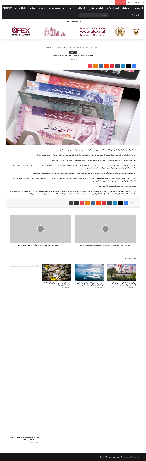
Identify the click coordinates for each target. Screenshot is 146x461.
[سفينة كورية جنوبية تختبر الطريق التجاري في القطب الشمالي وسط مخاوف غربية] (89, 272)
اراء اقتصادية (20, 8)
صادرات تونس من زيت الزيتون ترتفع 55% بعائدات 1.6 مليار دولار (57, 284)
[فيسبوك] (134, 66)
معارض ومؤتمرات (56, 8)
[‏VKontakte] (101, 66)
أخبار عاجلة (127, 8)
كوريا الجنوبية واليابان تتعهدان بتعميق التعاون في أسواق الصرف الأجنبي (24, 438)
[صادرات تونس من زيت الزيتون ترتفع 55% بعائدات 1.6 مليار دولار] (56, 272)
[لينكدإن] (123, 66)
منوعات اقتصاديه (37, 8)
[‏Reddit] (106, 66)
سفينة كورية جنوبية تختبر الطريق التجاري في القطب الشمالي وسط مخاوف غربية (90, 284)
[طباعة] (71, 203)
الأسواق (81, 8)
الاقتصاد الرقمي (96, 8)
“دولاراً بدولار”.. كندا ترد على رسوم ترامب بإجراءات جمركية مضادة (122, 284)
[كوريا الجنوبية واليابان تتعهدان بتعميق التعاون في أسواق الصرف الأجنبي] (24, 349)
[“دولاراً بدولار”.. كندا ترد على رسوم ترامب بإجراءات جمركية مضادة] (121, 272)
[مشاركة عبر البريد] (76, 203)
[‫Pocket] (90, 66)
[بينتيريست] (112, 66)
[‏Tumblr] (117, 66)
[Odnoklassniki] (95, 66)
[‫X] (128, 66)
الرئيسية (139, 8)
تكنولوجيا (71, 8)
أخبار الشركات (112, 8)
